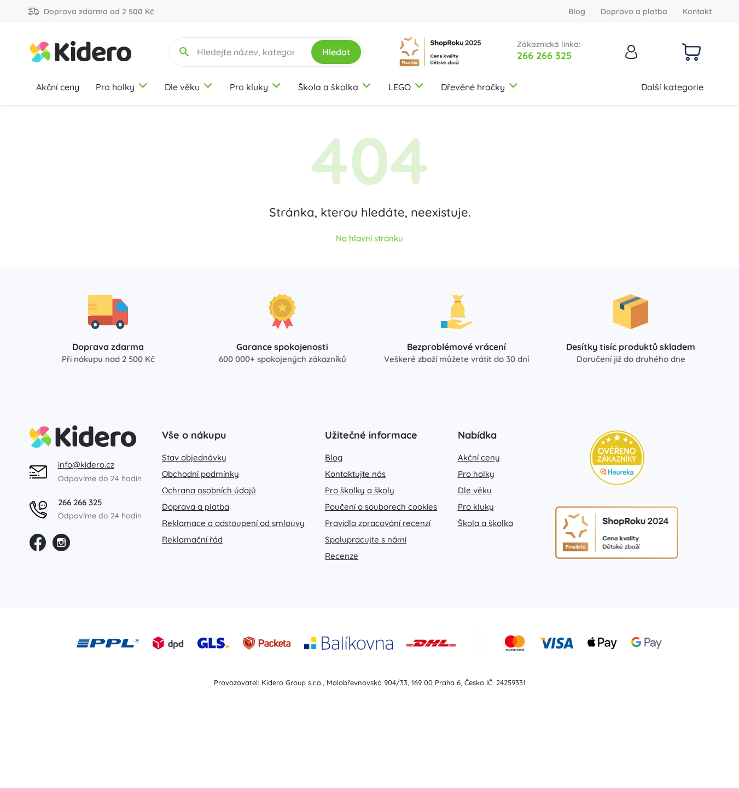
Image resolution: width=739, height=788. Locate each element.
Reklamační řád (192, 539)
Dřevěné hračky (473, 86)
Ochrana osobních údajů (209, 490)
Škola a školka (328, 86)
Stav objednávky (194, 457)
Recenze (341, 556)
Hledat (336, 51)
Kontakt (697, 11)
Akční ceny (57, 86)
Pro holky (115, 86)
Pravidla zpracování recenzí (377, 523)
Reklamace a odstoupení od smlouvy (233, 523)
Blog (576, 11)
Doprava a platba (634, 11)
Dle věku (182, 86)
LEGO (399, 86)
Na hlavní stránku (369, 238)
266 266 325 (544, 55)
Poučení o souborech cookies (381, 506)
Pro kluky (249, 86)
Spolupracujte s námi (365, 539)
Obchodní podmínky (200, 474)
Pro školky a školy (359, 490)
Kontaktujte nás (355, 474)
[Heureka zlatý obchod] (617, 457)
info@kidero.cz (86, 464)
